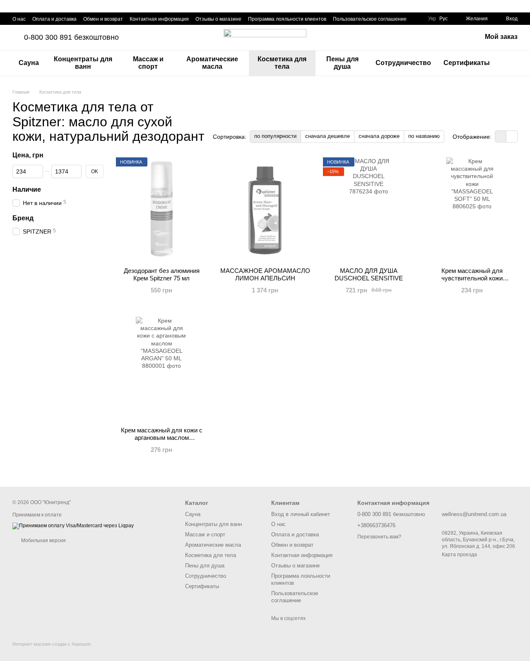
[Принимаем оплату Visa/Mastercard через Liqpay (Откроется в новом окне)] (73, 525)
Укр (432, 18)
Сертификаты (466, 62)
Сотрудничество (403, 62)
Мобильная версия (43, 540)
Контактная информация (159, 19)
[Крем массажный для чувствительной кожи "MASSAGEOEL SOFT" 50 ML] (472, 209)
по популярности (275, 136)
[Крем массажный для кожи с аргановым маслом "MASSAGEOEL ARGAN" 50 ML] (161, 368)
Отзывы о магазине (218, 19)
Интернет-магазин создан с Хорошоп (51, 644)
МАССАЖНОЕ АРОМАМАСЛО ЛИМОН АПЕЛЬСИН (265, 274)
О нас (19, 19)
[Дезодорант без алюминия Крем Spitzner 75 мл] (161, 209)
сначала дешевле (327, 136)
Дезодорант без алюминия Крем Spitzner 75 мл (162, 274)
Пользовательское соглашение (370, 19)
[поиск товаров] (511, 63)
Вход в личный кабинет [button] (300, 514)
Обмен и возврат (103, 19)
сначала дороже (379, 136)
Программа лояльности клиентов (287, 19)
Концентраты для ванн (83, 62)
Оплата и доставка (54, 19)
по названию (424, 136)
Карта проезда (459, 554)
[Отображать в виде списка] (511, 136)
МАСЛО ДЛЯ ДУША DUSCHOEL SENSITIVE (369, 274)
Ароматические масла (212, 62)
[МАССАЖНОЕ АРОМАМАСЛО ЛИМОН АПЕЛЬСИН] (265, 209)
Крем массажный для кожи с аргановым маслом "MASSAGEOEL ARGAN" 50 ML (161, 438)
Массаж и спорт (148, 62)
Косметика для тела (282, 62)
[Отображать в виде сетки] (500, 136)
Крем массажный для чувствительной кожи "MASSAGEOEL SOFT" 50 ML (472, 278)
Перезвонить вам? (379, 537)
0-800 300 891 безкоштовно (71, 37)
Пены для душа (342, 62)
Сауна (29, 62)
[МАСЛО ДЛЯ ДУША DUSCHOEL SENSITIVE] (368, 209)
